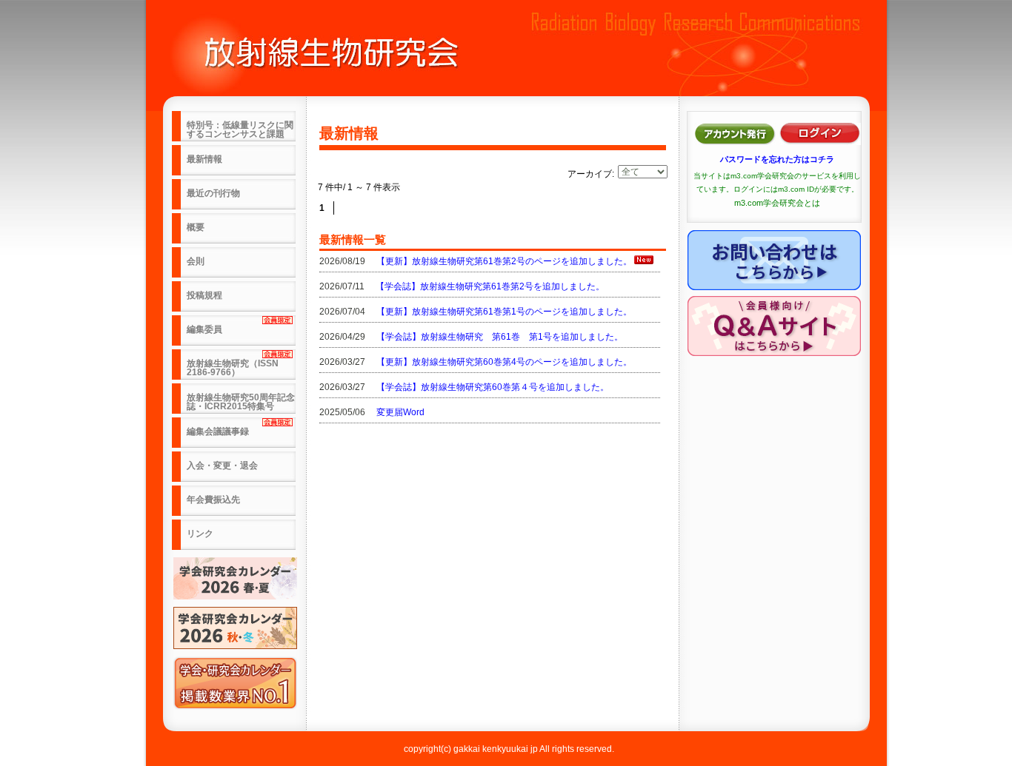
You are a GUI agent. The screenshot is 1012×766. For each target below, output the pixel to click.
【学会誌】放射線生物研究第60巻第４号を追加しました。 (492, 387)
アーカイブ (589, 174)
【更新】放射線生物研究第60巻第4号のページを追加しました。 (504, 362)
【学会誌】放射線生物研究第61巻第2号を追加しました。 (490, 286)
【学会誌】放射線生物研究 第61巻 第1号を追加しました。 (499, 337)
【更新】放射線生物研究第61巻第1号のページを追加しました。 (504, 311)
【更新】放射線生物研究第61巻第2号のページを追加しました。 (504, 261)
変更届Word (400, 412)
